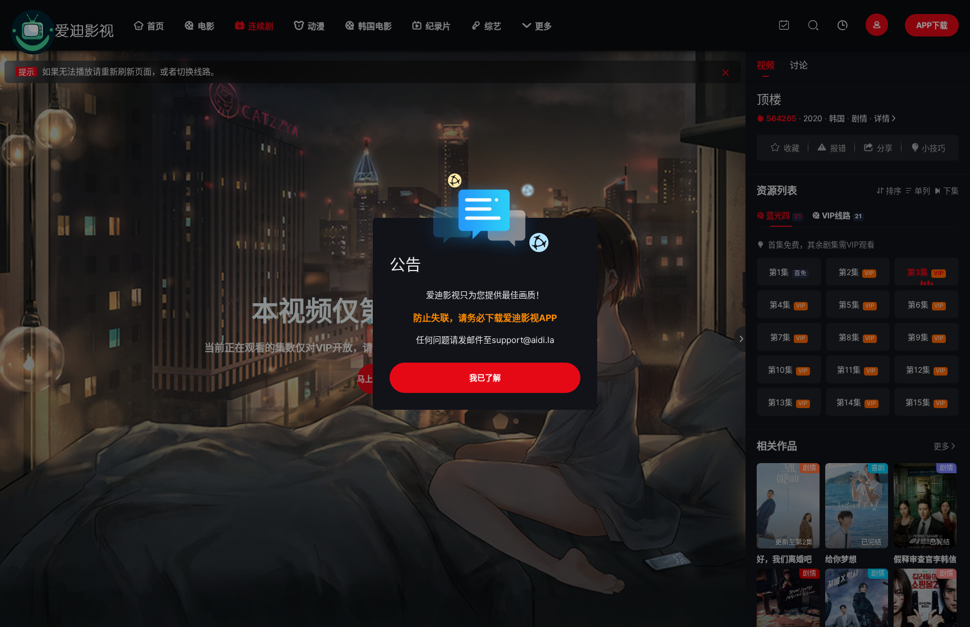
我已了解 (485, 377)
